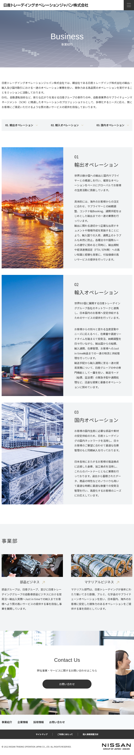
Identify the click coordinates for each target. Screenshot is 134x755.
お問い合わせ (67, 684)
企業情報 (22, 722)
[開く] (129, 5)
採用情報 (38, 722)
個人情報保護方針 (90, 734)
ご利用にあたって (65, 734)
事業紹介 (7, 722)
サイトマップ (42, 734)
